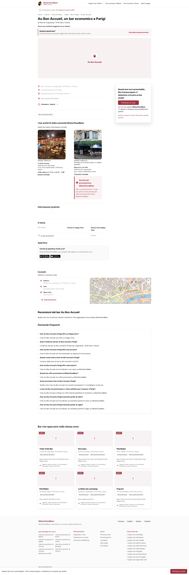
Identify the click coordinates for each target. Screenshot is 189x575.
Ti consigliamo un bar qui (93, 385)
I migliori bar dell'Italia (134, 551)
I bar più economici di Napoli (46, 540)
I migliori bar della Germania (136, 546)
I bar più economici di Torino (62, 540)
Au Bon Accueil (86, 15)
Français (121, 521)
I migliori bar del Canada (135, 540)
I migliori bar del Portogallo (136, 557)
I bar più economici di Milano (46, 536)
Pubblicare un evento (81, 537)
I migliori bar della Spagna (136, 549)
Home (40, 15)
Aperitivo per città (45, 553)
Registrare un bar (80, 535)
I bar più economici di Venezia (46, 550)
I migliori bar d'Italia (94, 3)
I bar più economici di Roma (62, 536)
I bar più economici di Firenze (46, 545)
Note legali (104, 543)
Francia (46, 15)
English (130, 521)
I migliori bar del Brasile (135, 537)
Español (147, 521)
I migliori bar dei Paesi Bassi (137, 554)
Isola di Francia (57, 15)
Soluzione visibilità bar (81, 540)
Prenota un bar (128, 103)
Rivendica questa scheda (138, 32)
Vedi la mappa (145, 3)
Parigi (66, 15)
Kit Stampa (104, 546)
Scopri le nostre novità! (66, 10)
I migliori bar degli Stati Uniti (137, 560)
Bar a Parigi (74, 15)
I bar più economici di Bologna (62, 545)
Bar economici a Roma (131, 3)
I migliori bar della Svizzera (136, 543)
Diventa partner (105, 537)
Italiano (138, 521)
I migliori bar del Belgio (135, 535)
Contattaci (103, 540)
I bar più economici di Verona (62, 550)
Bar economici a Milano (113, 3)
